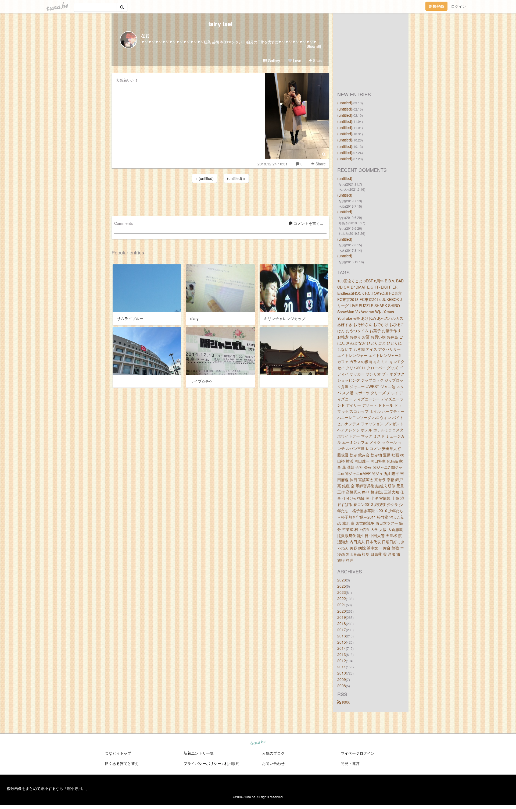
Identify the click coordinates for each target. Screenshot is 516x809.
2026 (341, 580)
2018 (341, 623)
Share (317, 60)
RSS (345, 702)
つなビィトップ (118, 753)
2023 (341, 592)
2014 (341, 648)
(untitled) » (236, 178)
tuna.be (257, 742)
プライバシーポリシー (202, 763)
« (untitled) (204, 178)
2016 (341, 635)
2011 (341, 666)
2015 (341, 642)
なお (145, 35)
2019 (341, 617)
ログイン (458, 6)
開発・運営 (350, 763)
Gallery (273, 60)
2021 (341, 604)
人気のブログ (273, 753)
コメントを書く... (307, 223)
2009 (341, 679)
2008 (341, 685)
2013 (341, 654)
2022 (341, 598)
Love (296, 60)
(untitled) (344, 102)
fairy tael (220, 23)
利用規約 (231, 763)
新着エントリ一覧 (199, 753)
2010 (341, 673)
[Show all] (313, 46)
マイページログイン (358, 753)
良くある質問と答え (122, 763)
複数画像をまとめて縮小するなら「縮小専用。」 (48, 788)
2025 (341, 586)
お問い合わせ (273, 763)
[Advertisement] (220, 198)
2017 (341, 629)
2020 (341, 611)
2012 (341, 660)
